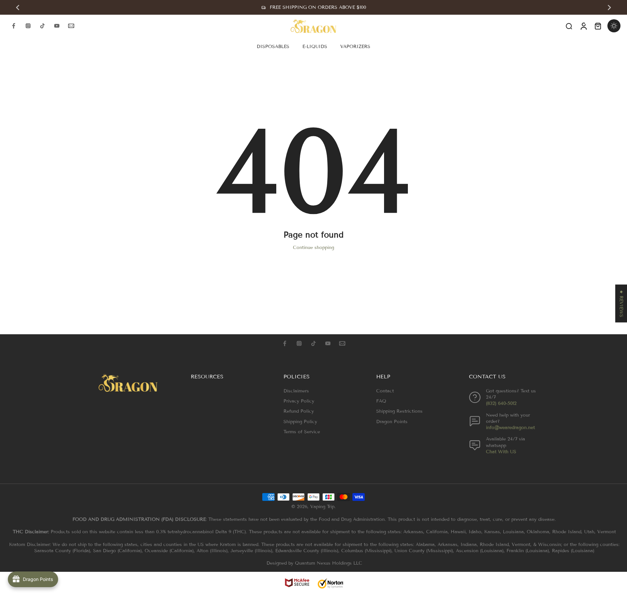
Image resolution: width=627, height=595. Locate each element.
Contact (385, 391)
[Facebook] (14, 26)
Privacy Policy (298, 401)
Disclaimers (296, 391)
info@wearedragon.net (510, 427)
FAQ (381, 401)
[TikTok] (42, 26)
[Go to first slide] (609, 7)
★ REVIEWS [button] (621, 303)
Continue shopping (313, 247)
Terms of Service (301, 432)
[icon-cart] (597, 25)
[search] (569, 25)
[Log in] (583, 25)
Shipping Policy (300, 421)
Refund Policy (298, 411)
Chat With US (501, 452)
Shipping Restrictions (399, 411)
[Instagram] (28, 26)
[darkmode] (613, 25)
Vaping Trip (322, 506)
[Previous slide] (18, 7)
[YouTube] (57, 26)
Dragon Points (392, 421)
